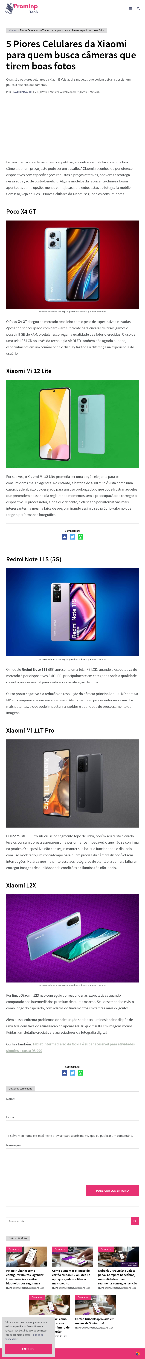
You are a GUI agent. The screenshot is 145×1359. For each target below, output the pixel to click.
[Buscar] (138, 8)
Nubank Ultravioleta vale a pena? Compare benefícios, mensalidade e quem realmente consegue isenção (117, 1277)
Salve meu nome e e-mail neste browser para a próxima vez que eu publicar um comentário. (71, 1136)
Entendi (28, 1349)
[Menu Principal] (130, 8)
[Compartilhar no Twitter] (72, 537)
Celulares (14, 1249)
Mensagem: (13, 1145)
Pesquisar (135, 1221)
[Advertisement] (72, 129)
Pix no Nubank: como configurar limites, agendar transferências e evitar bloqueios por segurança (25, 1277)
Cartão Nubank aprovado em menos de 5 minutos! (94, 1321)
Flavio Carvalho (22, 92)
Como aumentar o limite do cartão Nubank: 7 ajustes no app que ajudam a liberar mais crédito (71, 1277)
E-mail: (10, 1117)
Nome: (10, 1099)
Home (12, 30)
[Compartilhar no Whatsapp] (80, 537)
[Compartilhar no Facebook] (64, 537)
